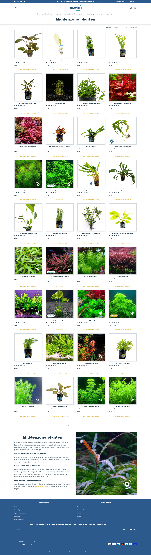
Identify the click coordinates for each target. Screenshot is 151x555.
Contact (16, 507)
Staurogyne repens (91, 320)
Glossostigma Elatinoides (91, 103)
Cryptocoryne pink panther (60, 276)
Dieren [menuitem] (38, 14)
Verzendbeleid (63, 551)
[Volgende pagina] (83, 425)
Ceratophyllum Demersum (28, 190)
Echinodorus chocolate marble (122, 233)
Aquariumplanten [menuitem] (47, 14)
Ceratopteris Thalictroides (60, 190)
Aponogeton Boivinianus (122, 146)
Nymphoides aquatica (59, 320)
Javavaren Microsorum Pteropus (28, 320)
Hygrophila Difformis (123, 406)
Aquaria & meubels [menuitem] (69, 14)
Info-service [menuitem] (109, 14)
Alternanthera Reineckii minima (60, 146)
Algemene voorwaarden (20, 513)
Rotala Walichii (28, 363)
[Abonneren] (44, 529)
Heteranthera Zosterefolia (91, 233)
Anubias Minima (91, 146)
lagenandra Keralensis (59, 406)
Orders (79, 507)
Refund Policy (18, 516)
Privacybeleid (35, 551)
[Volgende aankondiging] (99, 1)
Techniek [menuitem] (81, 14)
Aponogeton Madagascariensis (59, 60)
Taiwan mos (123, 320)
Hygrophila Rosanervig (122, 363)
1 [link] (68, 426)
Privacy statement (19, 519)
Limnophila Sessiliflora (91, 406)
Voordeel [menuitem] (99, 14)
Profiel (79, 513)
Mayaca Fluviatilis (28, 406)
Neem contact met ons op (43, 486)
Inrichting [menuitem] (58, 14)
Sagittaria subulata (28, 276)
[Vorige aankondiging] (52, 1)
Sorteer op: (109, 27)
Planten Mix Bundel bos (91, 60)
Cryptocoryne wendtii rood (28, 103)
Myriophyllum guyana (91, 276)
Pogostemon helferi (59, 363)
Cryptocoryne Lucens (91, 190)
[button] (16, 8)
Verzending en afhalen (20, 510)
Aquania (19, 551)
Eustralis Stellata (60, 103)
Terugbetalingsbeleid (71, 551)
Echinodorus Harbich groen (28, 233)
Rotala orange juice (91, 363)
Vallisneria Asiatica (122, 60)
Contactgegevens (43, 551)
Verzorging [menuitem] (90, 14)
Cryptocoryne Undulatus (122, 190)
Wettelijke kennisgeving (83, 551)
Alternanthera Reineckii (28, 146)
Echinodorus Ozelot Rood (28, 60)
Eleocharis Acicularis (60, 233)
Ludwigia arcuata (123, 276)
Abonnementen (81, 510)
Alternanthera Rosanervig (123, 103)
